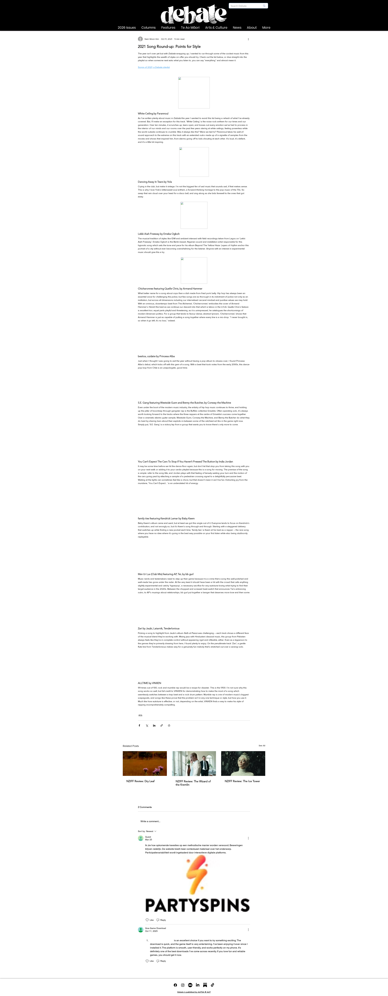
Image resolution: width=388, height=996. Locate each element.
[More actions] (248, 39)
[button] (127, 27)
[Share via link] (161, 725)
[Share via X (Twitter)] (146, 725)
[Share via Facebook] (139, 725)
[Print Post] (169, 725)
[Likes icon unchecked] (147, 920)
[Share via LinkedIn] (154, 725)
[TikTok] (212, 985)
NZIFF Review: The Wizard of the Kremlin (193, 783)
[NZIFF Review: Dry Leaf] (145, 763)
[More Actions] (248, 838)
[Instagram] (183, 985)
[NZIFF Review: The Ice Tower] (243, 763)
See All (262, 745)
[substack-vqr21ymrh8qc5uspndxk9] (205, 985)
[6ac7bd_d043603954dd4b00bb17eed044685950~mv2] (190, 985)
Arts (140, 715)
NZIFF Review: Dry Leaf (140, 781)
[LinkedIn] (198, 985)
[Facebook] (175, 985)
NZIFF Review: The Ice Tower (242, 781)
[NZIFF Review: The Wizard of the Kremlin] (194, 763)
